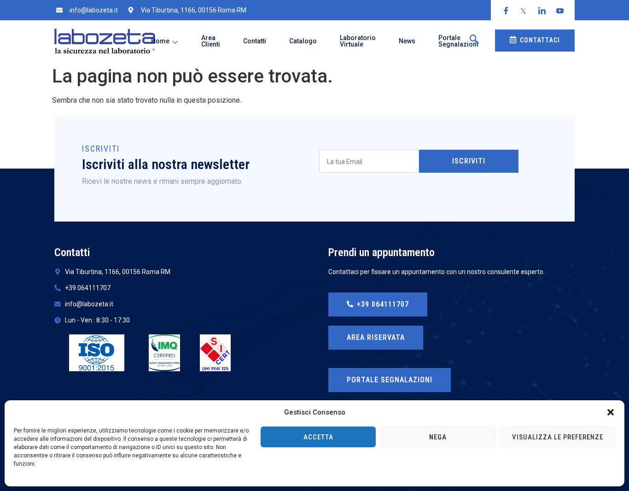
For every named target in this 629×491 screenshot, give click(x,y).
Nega (438, 437)
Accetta (318, 437)
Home (160, 41)
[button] (610, 412)
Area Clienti (210, 41)
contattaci (540, 40)
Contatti (254, 41)
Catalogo (303, 41)
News (407, 41)
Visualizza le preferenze (557, 437)
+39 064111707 (383, 304)
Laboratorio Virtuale (358, 41)
